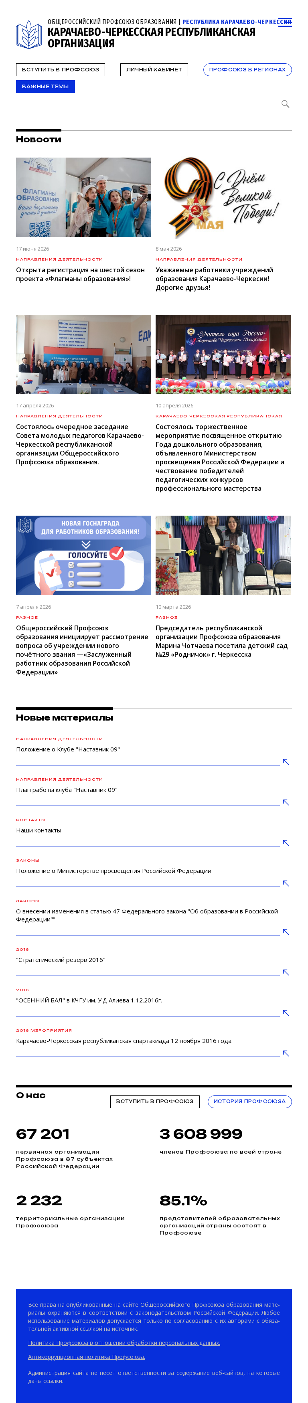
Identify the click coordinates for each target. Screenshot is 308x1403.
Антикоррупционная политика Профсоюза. (86, 1356)
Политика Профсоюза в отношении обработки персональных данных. (124, 1342)
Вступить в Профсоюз (60, 70)
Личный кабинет (154, 70)
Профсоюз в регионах (247, 70)
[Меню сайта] (285, 22)
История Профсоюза (250, 1101)
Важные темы (45, 86)
